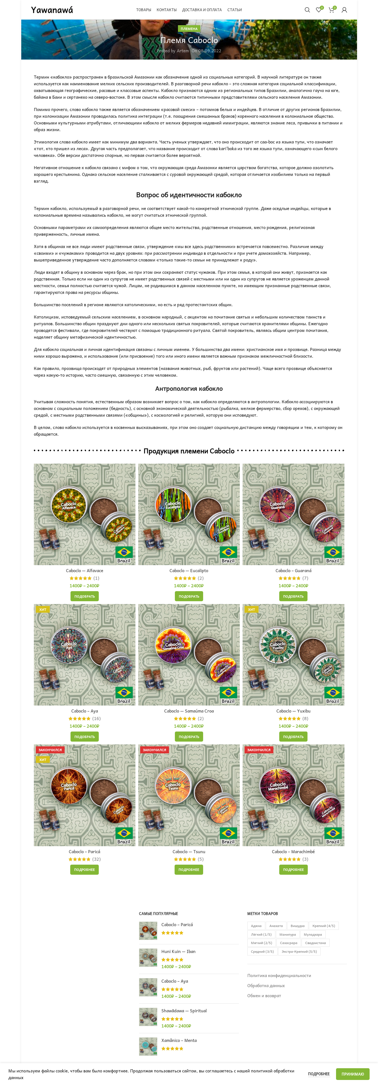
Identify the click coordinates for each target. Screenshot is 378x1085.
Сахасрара (288, 942)
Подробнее (319, 1074)
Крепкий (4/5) (324, 925)
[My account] (344, 9)
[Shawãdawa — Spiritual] (148, 1018)
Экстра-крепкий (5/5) (299, 951)
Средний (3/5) (262, 951)
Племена (189, 28)
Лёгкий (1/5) (261, 934)
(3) (305, 859)
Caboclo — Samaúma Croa (189, 710)
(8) (305, 718)
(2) (201, 578)
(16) (96, 718)
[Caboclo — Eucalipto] (189, 514)
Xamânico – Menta (179, 1040)
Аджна (256, 925)
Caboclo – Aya (84, 710)
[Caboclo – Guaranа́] (293, 514)
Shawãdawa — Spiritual (184, 1011)
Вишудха (298, 925)
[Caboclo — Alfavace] (84, 514)
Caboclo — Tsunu (189, 851)
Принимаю (353, 1074)
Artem (183, 50)
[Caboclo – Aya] (148, 988)
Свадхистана (315, 942)
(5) (201, 859)
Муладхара (313, 934)
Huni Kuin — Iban (178, 951)
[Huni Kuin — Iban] (148, 959)
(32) (96, 859)
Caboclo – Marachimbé (293, 851)
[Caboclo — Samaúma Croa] (189, 655)
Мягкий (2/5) (261, 942)
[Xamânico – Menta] (148, 1046)
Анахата (276, 925)
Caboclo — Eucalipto (189, 570)
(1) (96, 578)
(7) (305, 578)
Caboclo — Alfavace (84, 570)
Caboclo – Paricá (84, 851)
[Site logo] (52, 9)
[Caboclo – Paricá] (148, 931)
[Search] (307, 9)
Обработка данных (266, 986)
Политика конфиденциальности (279, 975)
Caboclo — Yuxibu (293, 710)
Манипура (288, 934)
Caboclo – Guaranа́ (293, 570)
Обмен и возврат (264, 996)
